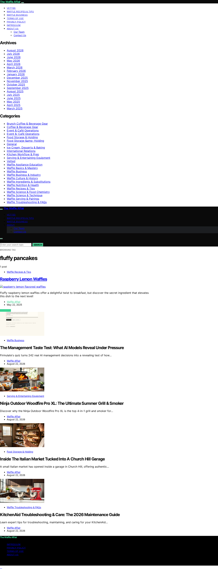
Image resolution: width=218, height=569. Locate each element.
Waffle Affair (13, 301)
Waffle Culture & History (22, 178)
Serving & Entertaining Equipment (28, 157)
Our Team (19, 31)
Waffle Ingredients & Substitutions (28, 181)
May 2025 (13, 101)
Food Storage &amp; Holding (25, 140)
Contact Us (20, 35)
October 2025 (16, 84)
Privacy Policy (16, 21)
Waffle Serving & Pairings (23, 198)
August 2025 (15, 91)
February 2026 (16, 71)
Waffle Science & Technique (24, 195)
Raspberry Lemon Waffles (23, 279)
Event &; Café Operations (23, 134)
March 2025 (14, 108)
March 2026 (14, 67)
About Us (13, 28)
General (12, 144)
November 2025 (17, 81)
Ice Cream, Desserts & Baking (26, 147)
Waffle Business (17, 15)
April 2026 (13, 64)
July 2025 (13, 94)
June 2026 (14, 57)
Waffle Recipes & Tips (20, 11)
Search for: (6, 241)
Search (38, 244)
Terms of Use (15, 18)
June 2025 (14, 98)
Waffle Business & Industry (24, 175)
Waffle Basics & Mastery (22, 168)
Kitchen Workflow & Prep (23, 154)
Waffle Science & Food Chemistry (28, 192)
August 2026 (15, 50)
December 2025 (17, 77)
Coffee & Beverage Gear (22, 127)
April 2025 (13, 105)
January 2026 (16, 74)
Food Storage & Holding (22, 137)
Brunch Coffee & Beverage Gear (27, 123)
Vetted (11, 8)
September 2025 (18, 88)
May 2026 (13, 60)
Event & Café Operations (23, 130)
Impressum (14, 25)
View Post (5, 310)
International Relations (21, 151)
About (11, 225)
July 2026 (13, 53)
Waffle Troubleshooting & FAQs (27, 202)
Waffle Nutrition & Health (23, 185)
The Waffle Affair (10, 1)
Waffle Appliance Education (24, 164)
